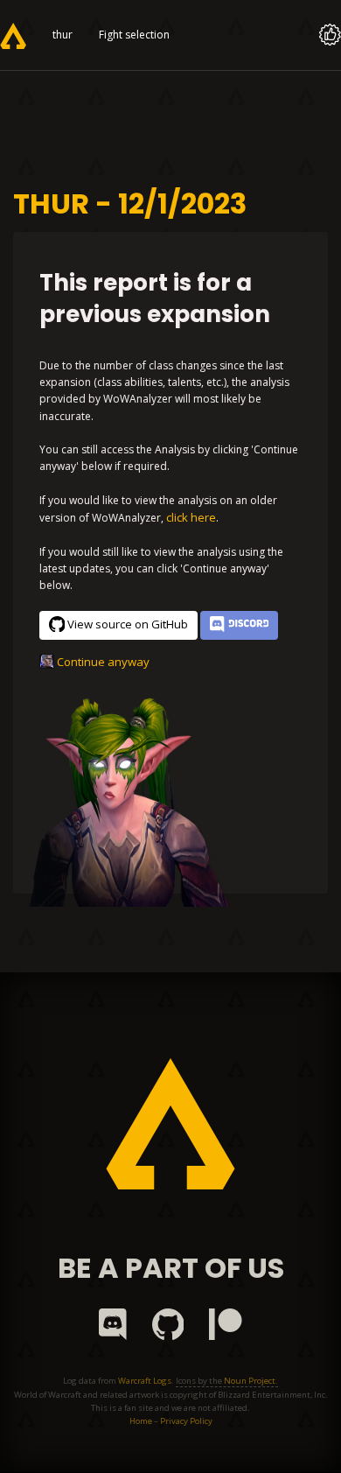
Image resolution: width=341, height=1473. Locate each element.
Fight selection (134, 34)
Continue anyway (103, 662)
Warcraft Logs (144, 1380)
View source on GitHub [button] (127, 624)
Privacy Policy (186, 1421)
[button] (239, 625)
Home (140, 1421)
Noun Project (249, 1380)
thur (62, 34)
